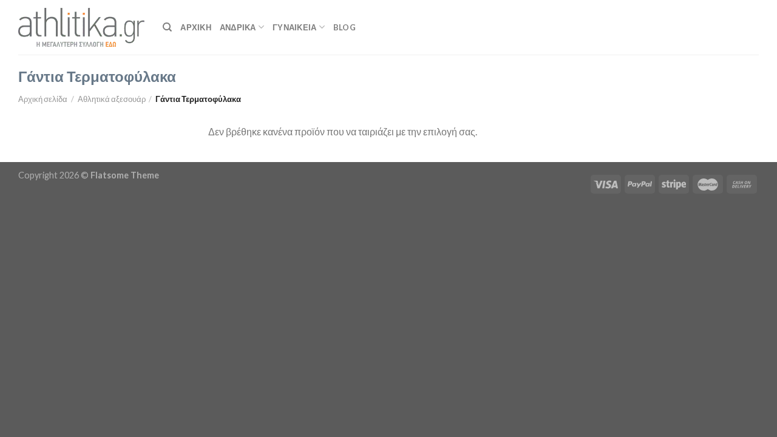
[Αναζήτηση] (167, 27)
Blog (344, 27)
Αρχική (195, 27)
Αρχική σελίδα (42, 99)
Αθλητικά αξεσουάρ (112, 99)
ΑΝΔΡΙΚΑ (238, 27)
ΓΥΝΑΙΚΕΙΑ (294, 27)
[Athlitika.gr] (81, 27)
